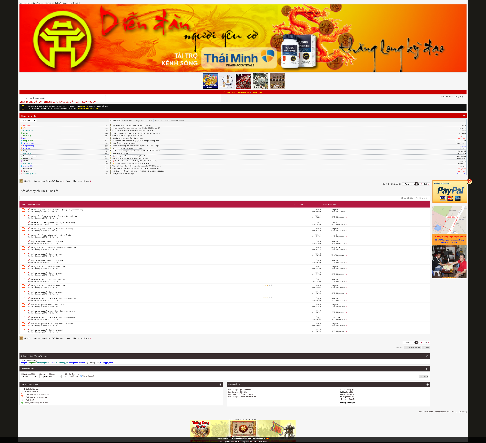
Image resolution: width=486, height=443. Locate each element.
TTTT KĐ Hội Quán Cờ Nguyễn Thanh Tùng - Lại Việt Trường (52, 222)
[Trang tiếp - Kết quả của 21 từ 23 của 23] (421, 183)
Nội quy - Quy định (347, 402)
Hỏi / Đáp (226, 92)
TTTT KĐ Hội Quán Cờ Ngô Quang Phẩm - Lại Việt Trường (51, 229)
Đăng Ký (444, 96)
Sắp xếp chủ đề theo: (47, 374)
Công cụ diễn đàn (407, 198)
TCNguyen (26, 171)
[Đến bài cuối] (346, 211)
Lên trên (426, 347)
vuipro (464, 126)
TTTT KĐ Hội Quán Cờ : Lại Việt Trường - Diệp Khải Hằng (51, 235)
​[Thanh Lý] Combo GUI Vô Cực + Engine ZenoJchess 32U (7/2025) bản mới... (136, 166)
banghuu (39, 212)
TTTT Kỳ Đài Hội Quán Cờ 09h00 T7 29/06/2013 (47, 267)
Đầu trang (463, 412)
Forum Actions (243, 92)
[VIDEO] (343, 397)
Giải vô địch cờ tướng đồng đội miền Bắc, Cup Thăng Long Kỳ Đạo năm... (136, 168)
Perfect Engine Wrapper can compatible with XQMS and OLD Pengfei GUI (136, 128)
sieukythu (462, 128)
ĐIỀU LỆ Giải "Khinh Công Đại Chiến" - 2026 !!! (127, 135)
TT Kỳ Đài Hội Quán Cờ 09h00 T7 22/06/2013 (46, 273)
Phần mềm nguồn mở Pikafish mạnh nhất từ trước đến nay (132, 125)
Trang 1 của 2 (410, 184)
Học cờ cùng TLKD (259, 438)
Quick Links (257, 92)
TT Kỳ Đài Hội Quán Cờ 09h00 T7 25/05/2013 (46, 292)
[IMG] (342, 394)
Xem (301, 204)
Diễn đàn (27, 181)
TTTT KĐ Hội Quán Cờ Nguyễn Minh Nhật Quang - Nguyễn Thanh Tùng (56, 210)
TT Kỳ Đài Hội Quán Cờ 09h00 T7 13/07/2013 (46, 260)
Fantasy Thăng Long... (30, 156)
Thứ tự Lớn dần (72, 376)
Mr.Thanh (463, 148)
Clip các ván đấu (222, 438)
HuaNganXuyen (28, 158)
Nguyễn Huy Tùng (92, 362)
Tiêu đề (24, 204)
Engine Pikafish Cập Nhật (121, 153)
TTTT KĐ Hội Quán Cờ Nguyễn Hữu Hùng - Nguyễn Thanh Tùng (54, 216)
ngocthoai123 (461, 153)
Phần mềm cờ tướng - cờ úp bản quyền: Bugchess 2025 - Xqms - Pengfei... (137, 146)
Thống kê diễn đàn (29, 116)
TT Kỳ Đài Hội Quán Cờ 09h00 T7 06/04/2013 (46, 330)
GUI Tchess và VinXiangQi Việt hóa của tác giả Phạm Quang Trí (133, 130)
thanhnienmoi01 (460, 141)
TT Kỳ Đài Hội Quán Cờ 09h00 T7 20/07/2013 (46, 254)
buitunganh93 (461, 151)
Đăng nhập (459, 96)
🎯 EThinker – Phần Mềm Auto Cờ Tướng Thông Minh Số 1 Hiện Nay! (135, 161)
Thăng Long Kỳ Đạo (442, 412)
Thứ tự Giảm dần (88, 376)
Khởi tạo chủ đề (34, 204)
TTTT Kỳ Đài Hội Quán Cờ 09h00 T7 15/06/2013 (47, 279)
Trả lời (296, 204)
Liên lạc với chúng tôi (425, 412)
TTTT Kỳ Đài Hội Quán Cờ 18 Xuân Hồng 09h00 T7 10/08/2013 (53, 248)
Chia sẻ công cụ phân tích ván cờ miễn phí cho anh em (130, 158)
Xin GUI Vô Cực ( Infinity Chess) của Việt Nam (127, 148)
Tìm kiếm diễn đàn (422, 198)
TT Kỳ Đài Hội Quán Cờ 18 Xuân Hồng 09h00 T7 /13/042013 (52, 324)
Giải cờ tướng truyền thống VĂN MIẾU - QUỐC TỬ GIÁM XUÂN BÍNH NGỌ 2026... (139, 171)
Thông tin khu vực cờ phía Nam (77, 181)
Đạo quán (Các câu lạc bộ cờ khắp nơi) (48, 181)
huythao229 (462, 164)
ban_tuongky (461, 156)
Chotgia (25, 151)
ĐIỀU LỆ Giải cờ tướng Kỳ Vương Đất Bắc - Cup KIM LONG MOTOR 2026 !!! (136, 151)
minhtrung (462, 133)
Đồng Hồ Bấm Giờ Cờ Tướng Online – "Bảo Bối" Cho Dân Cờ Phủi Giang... (136, 133)
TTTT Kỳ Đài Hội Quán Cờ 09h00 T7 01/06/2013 (47, 286)
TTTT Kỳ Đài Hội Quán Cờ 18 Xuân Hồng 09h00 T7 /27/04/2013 (53, 317)
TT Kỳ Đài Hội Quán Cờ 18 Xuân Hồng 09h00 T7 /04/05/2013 (52, 311)
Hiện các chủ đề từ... (28, 374)
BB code (343, 390)
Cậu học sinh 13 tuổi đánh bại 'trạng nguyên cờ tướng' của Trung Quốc (136, 141)
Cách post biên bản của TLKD (240, 438)
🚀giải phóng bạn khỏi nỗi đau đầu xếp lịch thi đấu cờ (130, 156)
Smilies (343, 392)
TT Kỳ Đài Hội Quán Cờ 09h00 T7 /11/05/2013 (47, 305)
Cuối (425, 184)
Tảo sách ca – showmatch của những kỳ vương (128, 138)
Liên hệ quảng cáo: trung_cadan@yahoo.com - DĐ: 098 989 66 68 (243, 441)
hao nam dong (28, 168)
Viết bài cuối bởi (329, 204)
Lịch (234, 92)
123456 (25, 161)
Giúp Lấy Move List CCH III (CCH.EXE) (124, 143)
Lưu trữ (454, 412)
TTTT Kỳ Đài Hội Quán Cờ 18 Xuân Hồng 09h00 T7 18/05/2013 (53, 298)
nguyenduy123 (461, 143)
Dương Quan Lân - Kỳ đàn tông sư (124, 173)
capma (464, 131)
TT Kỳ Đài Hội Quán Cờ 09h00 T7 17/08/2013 (46, 241)
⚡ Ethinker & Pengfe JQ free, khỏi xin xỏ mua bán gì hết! (131, 163)
